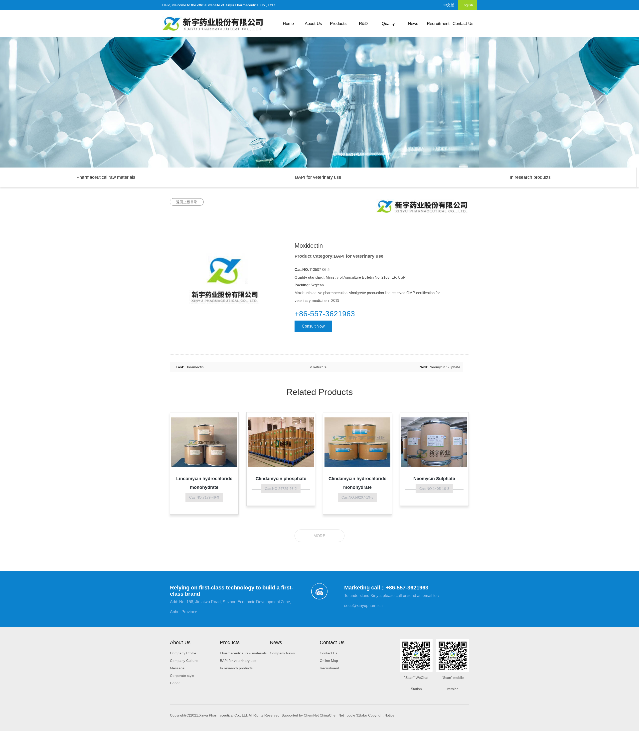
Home (288, 23)
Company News (282, 653)
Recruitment (438, 23)
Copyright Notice (381, 715)
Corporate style (182, 676)
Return (318, 367)
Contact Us (463, 23)
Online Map (329, 661)
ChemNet (311, 715)
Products (338, 23)
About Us (313, 23)
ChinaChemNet (332, 715)
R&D (363, 23)
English (467, 5)
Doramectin (194, 367)
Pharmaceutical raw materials (105, 177)
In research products (530, 177)
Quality (388, 23)
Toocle (350, 715)
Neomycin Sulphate (445, 367)
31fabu (361, 715)
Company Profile (183, 653)
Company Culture (184, 661)
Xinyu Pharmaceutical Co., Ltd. (249, 5)
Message (177, 668)
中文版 (449, 5)
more (319, 536)
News (413, 23)
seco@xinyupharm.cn (363, 605)
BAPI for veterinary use (318, 177)
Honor (175, 683)
